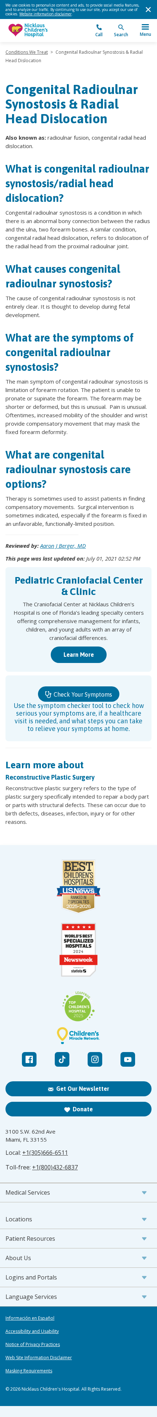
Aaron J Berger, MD (63, 545)
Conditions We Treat (26, 52)
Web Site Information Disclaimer (38, 1358)
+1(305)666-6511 (45, 1153)
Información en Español (29, 1318)
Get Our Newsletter (82, 1088)
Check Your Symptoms (82, 694)
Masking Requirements (28, 1371)
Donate (83, 1109)
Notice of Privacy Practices (32, 1345)
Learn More (79, 654)
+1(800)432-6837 (55, 1167)
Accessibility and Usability (32, 1331)
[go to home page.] (41, 30)
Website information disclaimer (45, 13)
